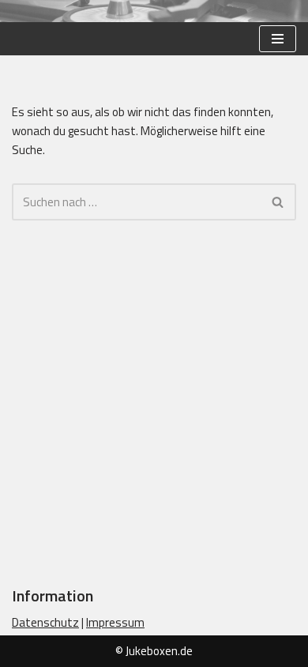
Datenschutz (45, 622)
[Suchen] (278, 201)
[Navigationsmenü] (277, 38)
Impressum (115, 622)
